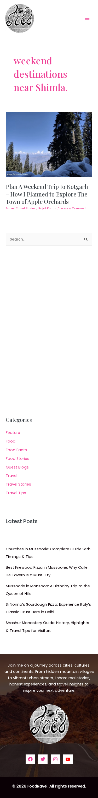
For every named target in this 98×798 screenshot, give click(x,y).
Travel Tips (16, 493)
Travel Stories (26, 208)
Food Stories (17, 458)
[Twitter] (43, 759)
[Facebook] (30, 759)
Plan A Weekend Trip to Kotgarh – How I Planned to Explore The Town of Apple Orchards (47, 194)
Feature (13, 432)
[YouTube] (68, 759)
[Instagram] (55, 759)
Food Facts (16, 450)
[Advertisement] (49, 331)
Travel (10, 208)
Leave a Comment (73, 208)
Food (10, 441)
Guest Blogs (17, 467)
